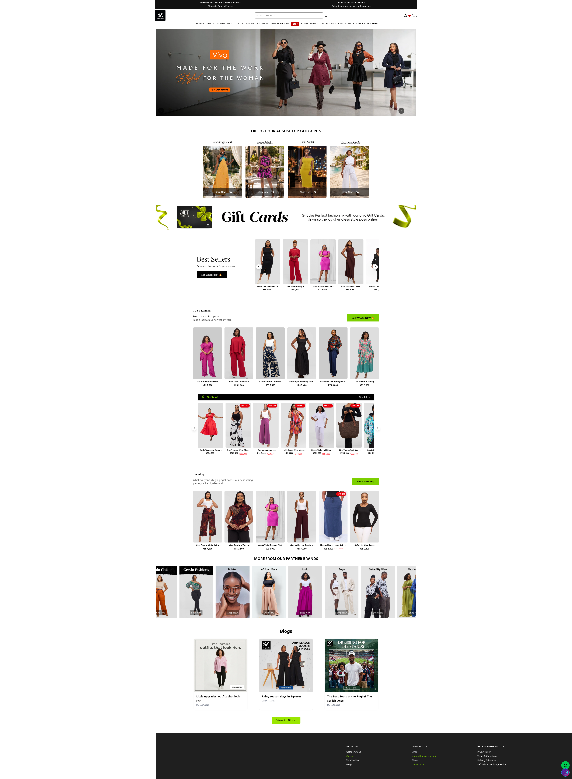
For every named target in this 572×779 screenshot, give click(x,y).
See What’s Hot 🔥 (211, 274)
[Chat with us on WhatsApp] (565, 765)
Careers (350, 756)
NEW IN (210, 23)
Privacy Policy (484, 751)
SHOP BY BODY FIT (280, 23)
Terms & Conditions (487, 756)
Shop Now (221, 192)
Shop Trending (365, 481)
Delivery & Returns (486, 760)
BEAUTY (342, 23)
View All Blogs (286, 720)
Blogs (349, 764)
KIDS (236, 23)
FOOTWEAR (262, 23)
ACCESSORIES (329, 23)
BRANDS (200, 23)
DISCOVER (372, 23)
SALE (295, 24)
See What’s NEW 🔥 (363, 318)
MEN (229, 23)
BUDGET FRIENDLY (310, 23)
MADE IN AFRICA (356, 23)
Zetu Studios (352, 760)
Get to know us (353, 751)
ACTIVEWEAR (248, 23)
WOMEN (221, 23)
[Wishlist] (409, 15)
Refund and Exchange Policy (491, 764)
